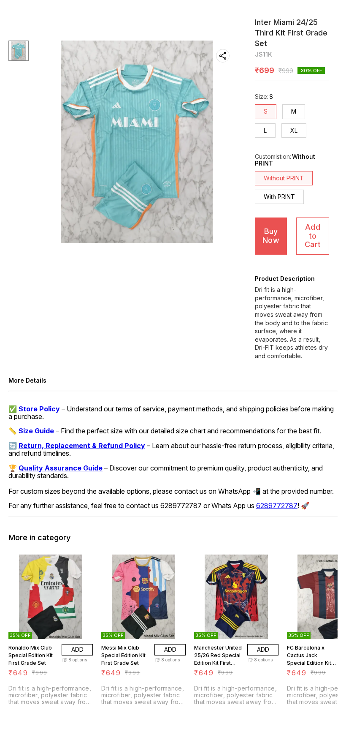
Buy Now (270, 236)
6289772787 (276, 505)
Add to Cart (313, 236)
